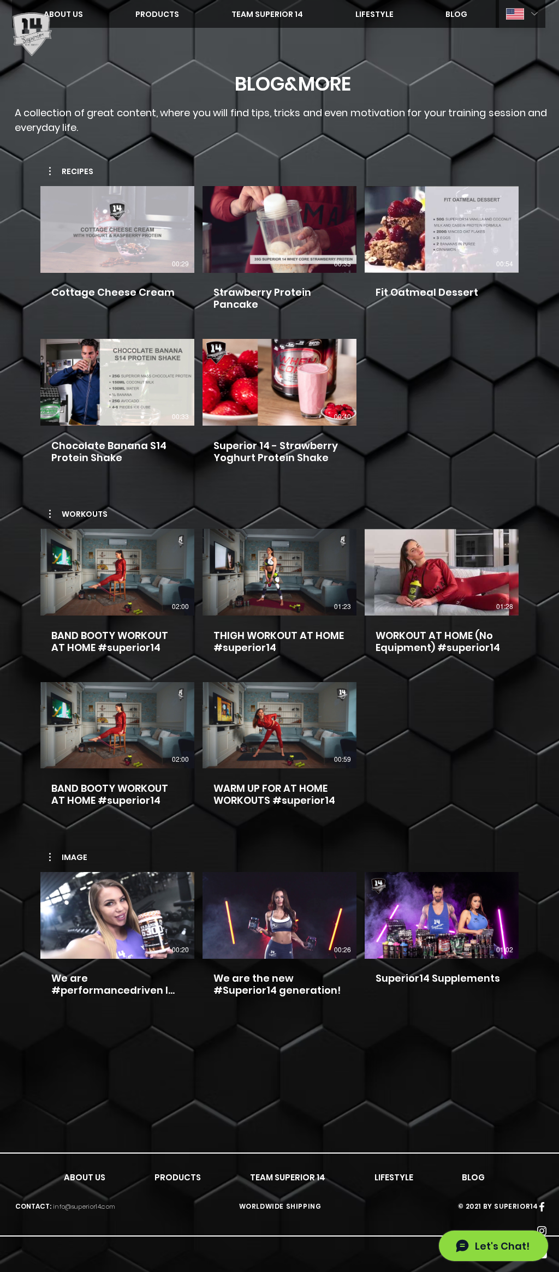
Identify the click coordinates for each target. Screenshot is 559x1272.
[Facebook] (542, 1207)
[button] (71, 171)
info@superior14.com (84, 1206)
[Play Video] (117, 229)
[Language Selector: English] (520, 14)
